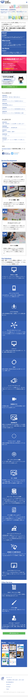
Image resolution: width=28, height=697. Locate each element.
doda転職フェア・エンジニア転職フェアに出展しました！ (13, 140)
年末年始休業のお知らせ (7, 105)
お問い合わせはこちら (14, 633)
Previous (2, 17)
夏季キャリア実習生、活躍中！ (8, 131)
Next (25, 17)
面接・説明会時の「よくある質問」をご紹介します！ (13, 123)
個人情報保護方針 (10, 682)
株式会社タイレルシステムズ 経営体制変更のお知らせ (13, 109)
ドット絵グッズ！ (6, 135)
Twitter (8, 148)
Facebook (8, 686)
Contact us (8, 684)
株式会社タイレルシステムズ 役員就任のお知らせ (12, 101)
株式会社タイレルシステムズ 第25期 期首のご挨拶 (12, 113)
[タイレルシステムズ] (5, 2)
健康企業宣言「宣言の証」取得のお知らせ (11, 97)
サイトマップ (9, 677)
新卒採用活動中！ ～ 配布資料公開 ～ (10, 127)
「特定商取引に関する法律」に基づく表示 (15, 679)
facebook (4, 148)
